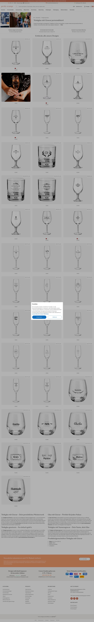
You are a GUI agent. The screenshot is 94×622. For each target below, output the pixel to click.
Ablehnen (55, 317)
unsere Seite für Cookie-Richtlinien (40, 314)
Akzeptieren (39, 317)
